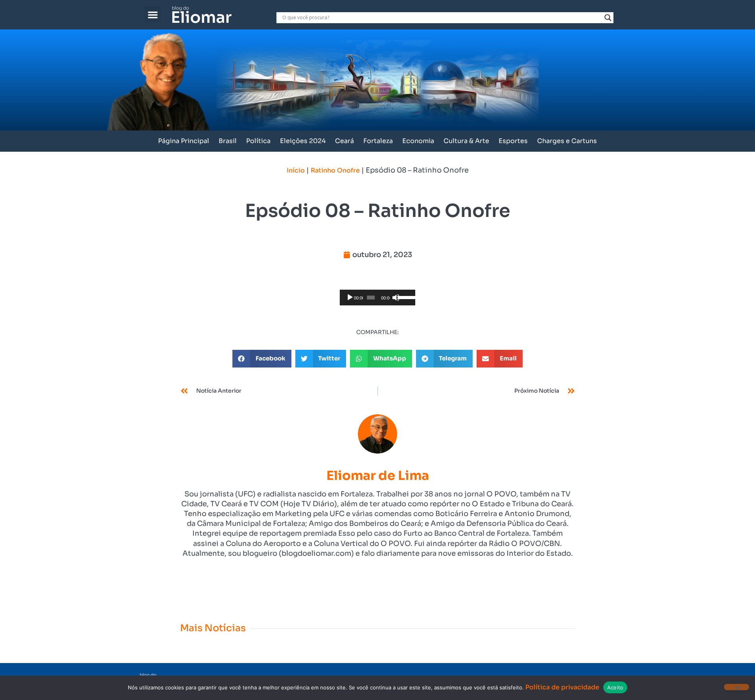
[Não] (736, 687)
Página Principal (183, 141)
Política (258, 141)
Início (296, 170)
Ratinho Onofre (335, 170)
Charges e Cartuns (567, 141)
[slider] (404, 297)
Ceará (344, 141)
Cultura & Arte (466, 141)
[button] (153, 15)
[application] (377, 297)
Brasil (228, 141)
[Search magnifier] (607, 17)
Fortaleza (378, 141)
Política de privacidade (562, 687)
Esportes (513, 141)
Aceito (615, 687)
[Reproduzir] (350, 297)
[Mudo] (396, 297)
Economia (418, 141)
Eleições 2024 (303, 141)
